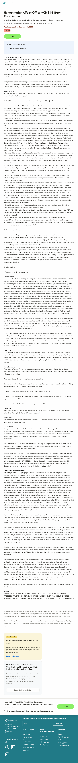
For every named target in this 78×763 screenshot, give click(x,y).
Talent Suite (44, 739)
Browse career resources (27, 738)
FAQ (59, 740)
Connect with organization (23, 690)
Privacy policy (62, 743)
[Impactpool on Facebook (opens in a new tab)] (7, 750)
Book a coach (27, 742)
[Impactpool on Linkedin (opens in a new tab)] (13, 750)
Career (60, 734)
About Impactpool (64, 737)
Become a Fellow (28, 745)
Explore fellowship (12, 656)
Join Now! (58, 723)
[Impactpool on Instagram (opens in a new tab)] (7, 757)
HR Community (45, 742)
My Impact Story (28, 747)
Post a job (43, 736)
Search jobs (26, 734)
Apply (12, 36)
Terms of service (63, 745)
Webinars (26, 750)
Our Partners (44, 745)
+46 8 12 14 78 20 (10, 728)
